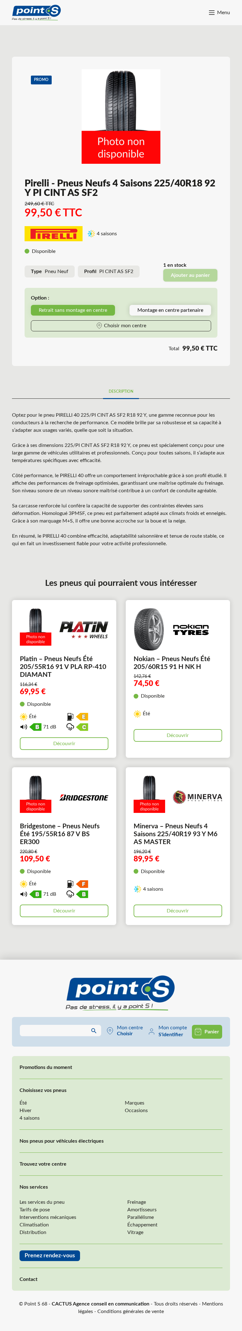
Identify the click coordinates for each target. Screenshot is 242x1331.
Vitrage (135, 1232)
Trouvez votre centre (43, 1164)
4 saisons (30, 1118)
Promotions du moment (46, 1067)
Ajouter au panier (190, 275)
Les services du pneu (42, 1202)
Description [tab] (121, 391)
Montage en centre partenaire (170, 310)
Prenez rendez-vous (50, 1256)
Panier (212, 1031)
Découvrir (64, 743)
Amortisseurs (142, 1209)
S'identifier (170, 1034)
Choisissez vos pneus (43, 1090)
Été (23, 1102)
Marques (134, 1102)
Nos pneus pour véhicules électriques (62, 1141)
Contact (28, 1279)
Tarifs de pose (35, 1209)
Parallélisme (140, 1217)
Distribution (33, 1232)
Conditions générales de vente (130, 1311)
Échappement (142, 1224)
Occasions (136, 1110)
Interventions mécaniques (48, 1217)
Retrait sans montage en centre (73, 310)
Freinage (136, 1202)
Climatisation (34, 1224)
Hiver (26, 1110)
